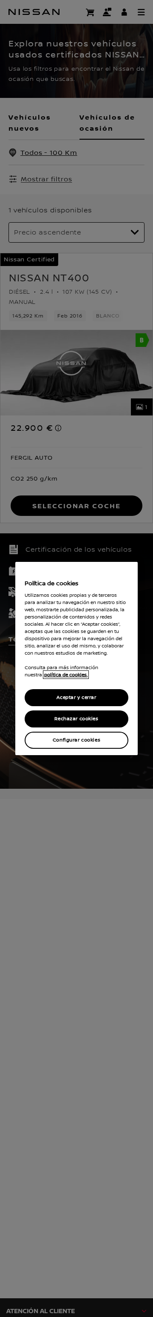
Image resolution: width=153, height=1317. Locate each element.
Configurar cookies (76, 740)
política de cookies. (66, 675)
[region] (76, 658)
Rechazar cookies (76, 718)
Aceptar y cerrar (76, 697)
